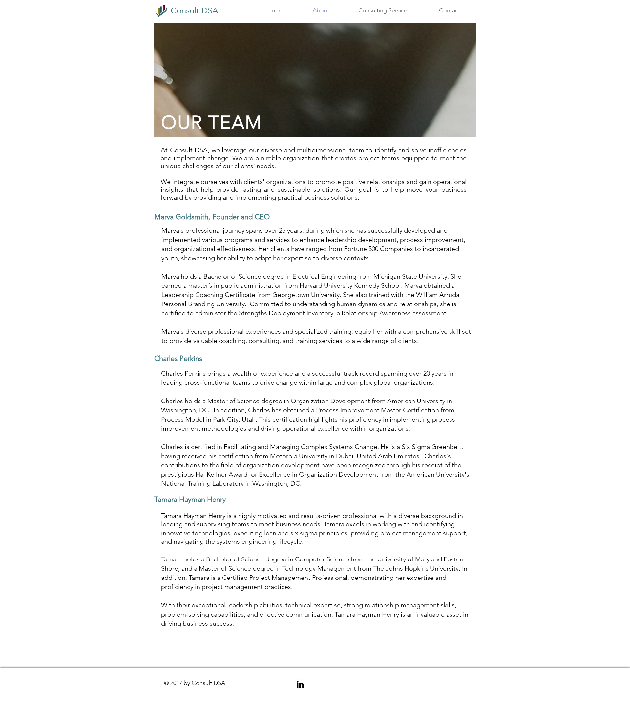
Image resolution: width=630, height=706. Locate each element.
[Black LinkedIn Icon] (300, 684)
